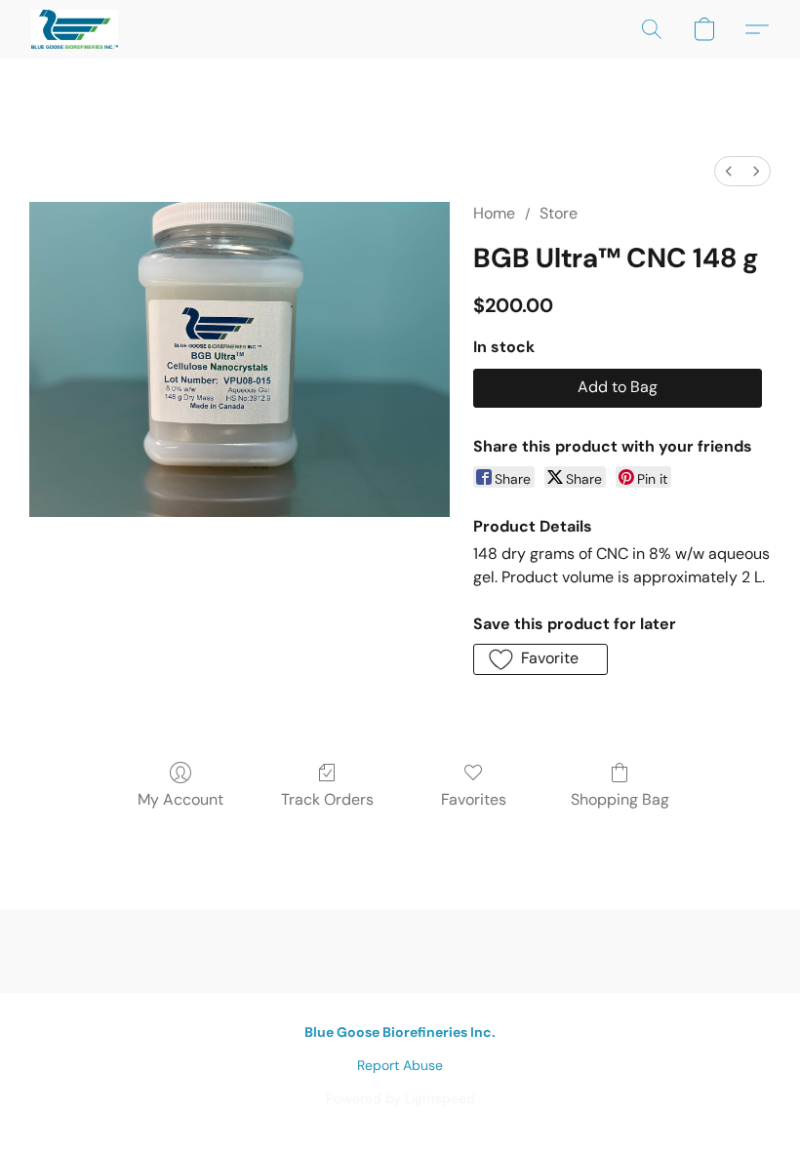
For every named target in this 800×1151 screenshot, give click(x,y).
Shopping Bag (620, 799)
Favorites (473, 799)
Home (494, 213)
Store (559, 213)
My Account (180, 799)
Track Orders (327, 799)
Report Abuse (400, 1065)
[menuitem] (728, 171)
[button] (74, 29)
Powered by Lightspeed (400, 1098)
